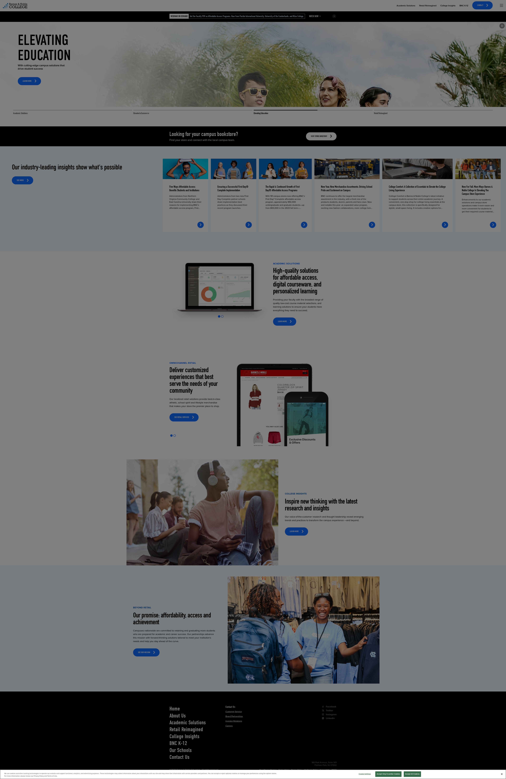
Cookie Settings (365, 774)
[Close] (502, 774)
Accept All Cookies (412, 774)
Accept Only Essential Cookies (388, 774)
